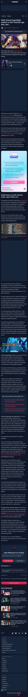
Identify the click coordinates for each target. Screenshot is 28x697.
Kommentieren (20, 560)
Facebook (4, 660)
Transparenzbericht (6, 648)
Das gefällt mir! (9, 560)
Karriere (4, 652)
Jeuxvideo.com (5, 685)
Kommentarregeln (14, 570)
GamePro (4, 679)
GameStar (4, 677)
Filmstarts (4, 687)
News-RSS (4, 668)
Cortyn (5, 27)
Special (9, 16)
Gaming (3, 16)
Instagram (4, 662)
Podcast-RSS (5, 670)
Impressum (4, 642)
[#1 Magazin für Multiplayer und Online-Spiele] (14, 2)
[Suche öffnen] (26, 2)
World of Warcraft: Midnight (15, 62)
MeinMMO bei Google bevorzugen (15, 31)
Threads (4, 664)
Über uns (4, 640)
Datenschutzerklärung (7, 646)
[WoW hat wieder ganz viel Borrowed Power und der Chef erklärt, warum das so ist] (5, 615)
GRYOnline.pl (5, 683)
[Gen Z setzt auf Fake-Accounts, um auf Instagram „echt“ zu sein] (5, 608)
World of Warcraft (17, 51)
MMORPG (10, 63)
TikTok (3, 658)
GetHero (4, 681)
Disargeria (22, 200)
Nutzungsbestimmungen (7, 644)
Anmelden (24, 575)
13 (21, 16)
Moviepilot (4, 689)
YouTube (4, 666)
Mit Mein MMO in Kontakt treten (9, 650)
